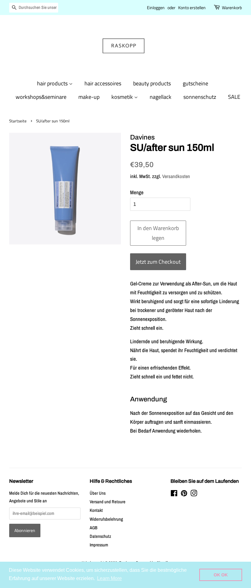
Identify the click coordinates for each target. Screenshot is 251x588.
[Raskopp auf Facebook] (174, 494)
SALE (234, 97)
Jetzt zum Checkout (158, 262)
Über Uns (98, 493)
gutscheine (195, 83)
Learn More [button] (109, 578)
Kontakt (96, 510)
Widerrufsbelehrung (106, 519)
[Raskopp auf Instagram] (193, 494)
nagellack (160, 97)
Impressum (99, 545)
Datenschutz (100, 536)
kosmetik (122, 97)
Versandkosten (176, 176)
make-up (88, 97)
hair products (53, 83)
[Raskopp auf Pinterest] (184, 494)
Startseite (18, 121)
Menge (137, 192)
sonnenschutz (199, 97)
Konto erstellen (192, 7)
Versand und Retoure (108, 502)
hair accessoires (102, 83)
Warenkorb (232, 7)
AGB (93, 528)
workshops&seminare (41, 97)
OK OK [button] (221, 574)
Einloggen (156, 7)
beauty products (152, 83)
